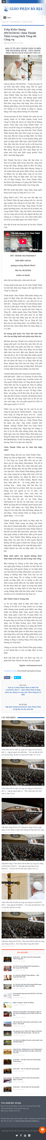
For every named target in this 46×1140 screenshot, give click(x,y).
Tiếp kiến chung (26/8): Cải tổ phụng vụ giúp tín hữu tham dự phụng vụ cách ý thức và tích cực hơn (27, 1013)
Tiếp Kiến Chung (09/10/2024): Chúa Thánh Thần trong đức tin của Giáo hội (23, 708)
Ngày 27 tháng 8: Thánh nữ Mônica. (23, 1002)
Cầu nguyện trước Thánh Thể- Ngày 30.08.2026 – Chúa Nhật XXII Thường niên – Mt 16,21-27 (27, 1032)
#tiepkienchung (10, 671)
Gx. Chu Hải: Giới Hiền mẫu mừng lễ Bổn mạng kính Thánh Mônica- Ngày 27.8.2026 (27, 985)
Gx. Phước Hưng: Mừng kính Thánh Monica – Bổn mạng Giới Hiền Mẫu (26, 967)
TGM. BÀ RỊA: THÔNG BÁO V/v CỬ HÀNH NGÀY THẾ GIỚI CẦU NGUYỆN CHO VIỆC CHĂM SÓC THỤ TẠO (27, 1051)
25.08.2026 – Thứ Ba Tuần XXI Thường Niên (26, 1087)
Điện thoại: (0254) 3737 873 (10, 1111)
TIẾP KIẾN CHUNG (23, 260)
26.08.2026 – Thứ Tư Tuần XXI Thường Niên (26, 1069)
